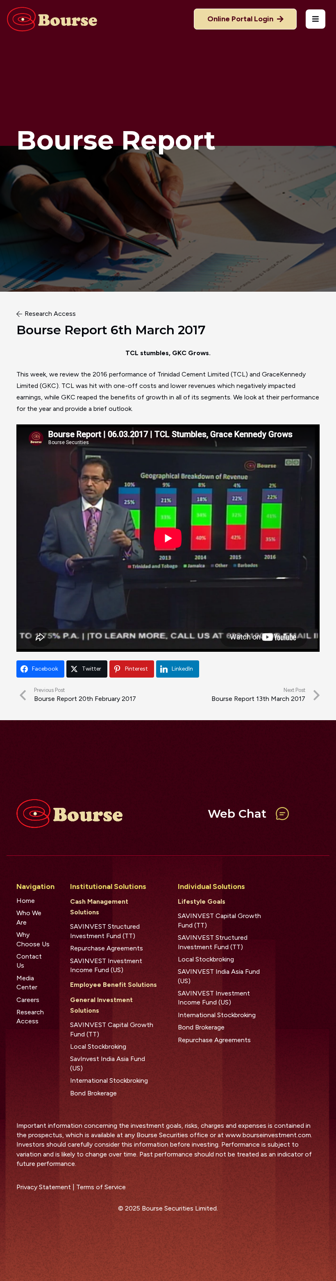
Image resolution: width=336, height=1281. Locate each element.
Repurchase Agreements (106, 948)
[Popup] (315, 19)
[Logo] (52, 19)
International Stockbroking (109, 1080)
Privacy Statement (43, 1187)
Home (25, 901)
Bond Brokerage (93, 1093)
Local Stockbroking (98, 1046)
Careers (27, 1000)
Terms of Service (101, 1187)
